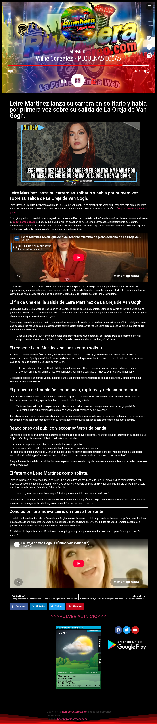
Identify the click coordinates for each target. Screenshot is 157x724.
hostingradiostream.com (72, 718)
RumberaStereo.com (74, 711)
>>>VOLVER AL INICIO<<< (78, 616)
